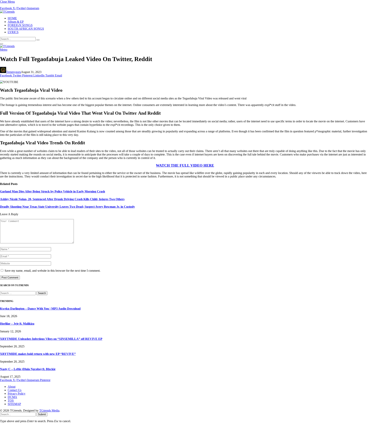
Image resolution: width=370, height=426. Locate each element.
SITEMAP (14, 404)
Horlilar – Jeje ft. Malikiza (17, 323)
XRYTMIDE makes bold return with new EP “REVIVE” (38, 353)
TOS (11, 400)
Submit (42, 414)
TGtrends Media (49, 410)
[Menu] (1, 43)
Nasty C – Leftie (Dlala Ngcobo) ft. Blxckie (28, 369)
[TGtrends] (7, 11)
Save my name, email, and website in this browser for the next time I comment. (52, 270)
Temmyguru (13, 72)
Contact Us (14, 390)
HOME (12, 18)
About (11, 386)
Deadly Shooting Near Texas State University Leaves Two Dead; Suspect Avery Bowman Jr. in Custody (67, 206)
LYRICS (13, 32)
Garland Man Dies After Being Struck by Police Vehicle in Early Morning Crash (52, 191)
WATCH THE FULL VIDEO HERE (185, 165)
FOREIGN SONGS (20, 25)
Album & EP (16, 21)
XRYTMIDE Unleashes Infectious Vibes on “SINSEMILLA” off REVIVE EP (51, 338)
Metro (3, 49)
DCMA (12, 397)
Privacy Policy (16, 393)
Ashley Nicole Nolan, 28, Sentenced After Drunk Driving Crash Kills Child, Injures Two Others (62, 199)
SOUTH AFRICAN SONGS (26, 28)
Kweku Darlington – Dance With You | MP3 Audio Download (40, 308)
